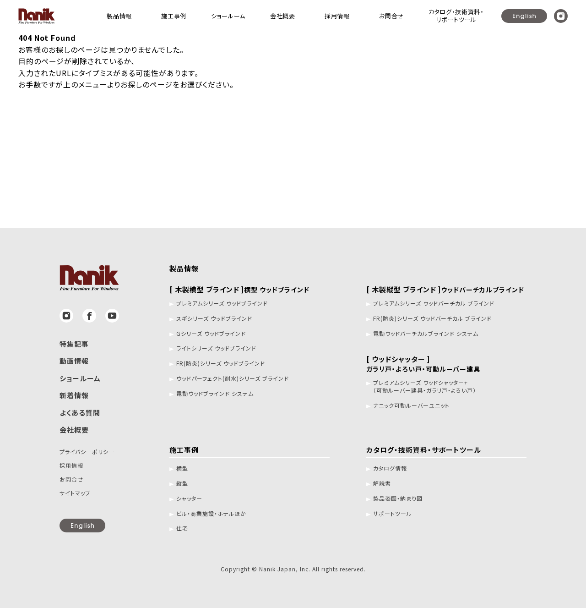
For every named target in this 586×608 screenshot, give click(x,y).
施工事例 (184, 450)
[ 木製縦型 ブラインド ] (445, 289)
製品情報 (184, 268)
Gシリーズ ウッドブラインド (211, 333)
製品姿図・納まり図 (398, 498)
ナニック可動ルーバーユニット (411, 405)
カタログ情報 (390, 468)
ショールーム (80, 378)
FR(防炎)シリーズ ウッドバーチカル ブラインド (432, 318)
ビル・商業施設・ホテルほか (211, 513)
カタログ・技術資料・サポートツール (423, 450)
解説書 (382, 483)
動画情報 (74, 361)
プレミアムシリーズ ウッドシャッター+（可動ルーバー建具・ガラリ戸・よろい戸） (424, 386)
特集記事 (74, 344)
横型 (182, 468)
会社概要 (74, 429)
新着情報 (74, 395)
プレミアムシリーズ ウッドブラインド (222, 303)
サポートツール (392, 513)
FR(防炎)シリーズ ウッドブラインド (220, 363)
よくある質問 (80, 412)
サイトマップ (75, 493)
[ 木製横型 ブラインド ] (239, 289)
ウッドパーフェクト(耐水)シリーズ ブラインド (232, 378)
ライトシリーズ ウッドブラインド (216, 348)
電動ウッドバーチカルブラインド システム (425, 333)
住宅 (182, 528)
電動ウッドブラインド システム (215, 393)
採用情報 (71, 465)
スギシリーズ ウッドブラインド (214, 318)
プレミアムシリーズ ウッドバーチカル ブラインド (433, 303)
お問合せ (71, 479)
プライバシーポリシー (87, 451)
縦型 (182, 483)
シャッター (189, 498)
